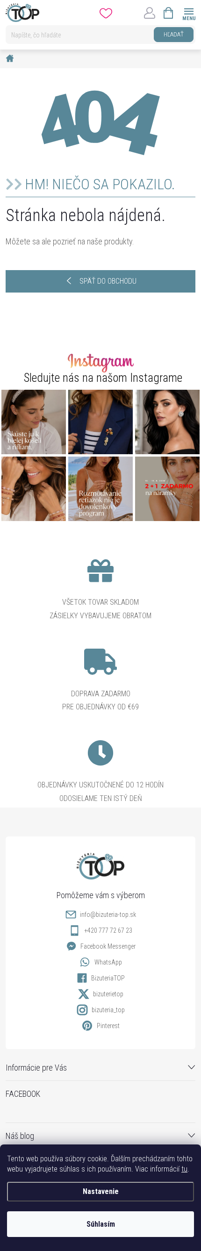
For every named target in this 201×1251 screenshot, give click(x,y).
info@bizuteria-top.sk (108, 914)
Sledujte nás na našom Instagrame (103, 378)
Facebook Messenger (108, 946)
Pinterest (108, 1025)
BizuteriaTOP (108, 978)
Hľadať (174, 34)
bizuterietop (108, 994)
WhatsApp (108, 962)
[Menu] (188, 12)
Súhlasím (100, 1224)
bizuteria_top (108, 1010)
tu (184, 1169)
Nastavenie (101, 1191)
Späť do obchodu (107, 281)
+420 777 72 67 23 (108, 930)
